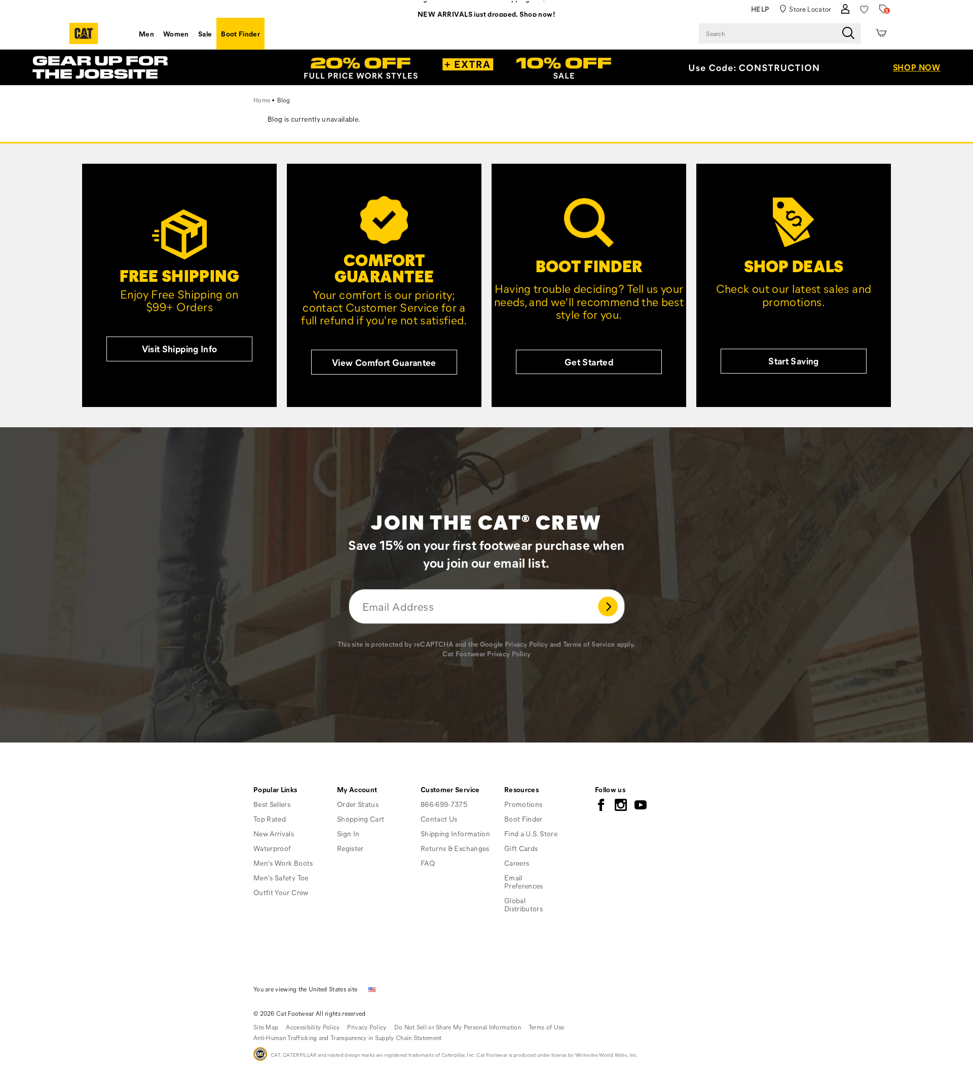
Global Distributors (523, 904)
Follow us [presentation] (610, 789)
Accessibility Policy (313, 1027)
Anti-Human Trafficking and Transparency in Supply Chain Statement (347, 1037)
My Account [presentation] (357, 789)
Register (350, 848)
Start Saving (793, 361)
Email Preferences (523, 882)
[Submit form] (608, 606)
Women (176, 34)
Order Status (358, 804)
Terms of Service (589, 644)
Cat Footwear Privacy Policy (486, 653)
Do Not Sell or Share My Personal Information (457, 1027)
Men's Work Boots (283, 863)
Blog (283, 100)
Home (261, 100)
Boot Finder (240, 34)
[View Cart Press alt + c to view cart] (881, 33)
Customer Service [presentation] (450, 789)
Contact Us (439, 819)
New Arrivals (273, 833)
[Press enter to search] (848, 33)
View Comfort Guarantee (384, 362)
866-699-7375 (444, 804)
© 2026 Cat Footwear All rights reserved (309, 1013)
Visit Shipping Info (179, 349)
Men (146, 34)
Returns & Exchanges (455, 848)
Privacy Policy (526, 644)
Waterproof (272, 848)
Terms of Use (547, 1027)
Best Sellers (271, 804)
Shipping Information (455, 833)
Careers (516, 863)
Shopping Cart (361, 819)
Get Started (589, 362)
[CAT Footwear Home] (83, 33)
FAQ (428, 863)
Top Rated (269, 819)
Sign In (348, 833)
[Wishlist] (864, 9)
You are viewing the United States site (305, 989)
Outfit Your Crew (281, 892)
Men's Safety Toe (281, 877)
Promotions (523, 804)
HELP (760, 9)
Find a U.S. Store (530, 833)
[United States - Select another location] (372, 988)
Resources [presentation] (521, 789)
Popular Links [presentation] (275, 789)
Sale (205, 34)
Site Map (265, 1027)
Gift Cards (521, 848)
